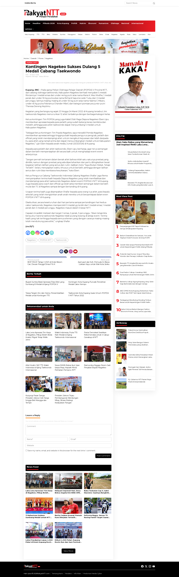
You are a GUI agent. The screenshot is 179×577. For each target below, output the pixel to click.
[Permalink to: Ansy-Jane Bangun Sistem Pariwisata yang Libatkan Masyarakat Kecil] (121, 346)
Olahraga (35, 76)
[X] (47, 233)
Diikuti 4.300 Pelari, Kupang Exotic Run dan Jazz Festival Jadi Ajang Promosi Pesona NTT (67, 541)
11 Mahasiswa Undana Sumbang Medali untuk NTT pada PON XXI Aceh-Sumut (38, 516)
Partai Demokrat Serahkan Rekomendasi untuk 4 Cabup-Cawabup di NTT (96, 334)
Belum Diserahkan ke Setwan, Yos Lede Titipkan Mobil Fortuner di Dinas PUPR (135, 237)
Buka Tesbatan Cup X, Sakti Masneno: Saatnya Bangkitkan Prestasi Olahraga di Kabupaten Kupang (97, 492)
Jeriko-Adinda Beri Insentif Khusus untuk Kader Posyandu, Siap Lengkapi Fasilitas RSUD (140, 162)
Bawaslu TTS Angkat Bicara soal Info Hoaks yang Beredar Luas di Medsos (140, 184)
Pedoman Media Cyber (92, 573)
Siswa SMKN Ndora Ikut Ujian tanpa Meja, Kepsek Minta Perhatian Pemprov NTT (67, 367)
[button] (152, 3)
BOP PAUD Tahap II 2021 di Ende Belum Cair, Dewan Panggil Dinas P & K (45, 262)
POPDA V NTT (32, 63)
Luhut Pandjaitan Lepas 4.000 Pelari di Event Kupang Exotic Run (39, 541)
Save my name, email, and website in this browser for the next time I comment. (62, 451)
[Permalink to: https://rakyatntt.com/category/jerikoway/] (154, 322)
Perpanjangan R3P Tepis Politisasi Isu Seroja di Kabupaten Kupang (134, 227)
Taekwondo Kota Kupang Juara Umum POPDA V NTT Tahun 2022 (88, 294)
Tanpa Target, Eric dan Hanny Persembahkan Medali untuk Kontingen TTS (45, 294)
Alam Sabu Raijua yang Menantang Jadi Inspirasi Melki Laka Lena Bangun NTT (134, 143)
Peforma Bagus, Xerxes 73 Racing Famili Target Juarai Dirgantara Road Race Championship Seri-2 (96, 516)
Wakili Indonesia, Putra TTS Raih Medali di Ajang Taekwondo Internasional (66, 334)
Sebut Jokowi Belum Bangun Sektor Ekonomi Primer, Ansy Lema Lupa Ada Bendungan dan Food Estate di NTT (136, 310)
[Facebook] (28, 233)
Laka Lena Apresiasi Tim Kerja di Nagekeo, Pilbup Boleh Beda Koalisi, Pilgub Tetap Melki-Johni (39, 336)
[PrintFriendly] (52, 233)
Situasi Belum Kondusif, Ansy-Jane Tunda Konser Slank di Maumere (139, 153)
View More (68, 551)
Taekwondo (61, 240)
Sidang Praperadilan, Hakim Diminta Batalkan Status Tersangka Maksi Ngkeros (139, 171)
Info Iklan (77, 573)
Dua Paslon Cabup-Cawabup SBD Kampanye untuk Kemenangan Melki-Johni (137, 273)
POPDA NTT (46, 240)
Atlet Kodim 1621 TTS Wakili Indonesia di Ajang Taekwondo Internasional (39, 367)
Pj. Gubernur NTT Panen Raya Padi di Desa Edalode (139, 380)
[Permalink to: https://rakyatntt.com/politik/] (154, 135)
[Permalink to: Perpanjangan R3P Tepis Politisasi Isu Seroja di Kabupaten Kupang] (135, 212)
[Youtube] (75, 251)
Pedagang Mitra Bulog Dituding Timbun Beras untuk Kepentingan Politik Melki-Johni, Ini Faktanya (135, 301)
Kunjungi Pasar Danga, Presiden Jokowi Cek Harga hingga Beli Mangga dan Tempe (37, 399)
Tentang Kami (57, 573)
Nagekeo (28, 76)
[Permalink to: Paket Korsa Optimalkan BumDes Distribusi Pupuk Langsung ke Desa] (121, 334)
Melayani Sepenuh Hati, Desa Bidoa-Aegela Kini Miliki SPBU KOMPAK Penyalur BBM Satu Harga (68, 492)
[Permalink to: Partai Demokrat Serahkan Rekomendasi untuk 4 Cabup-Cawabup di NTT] (97, 321)
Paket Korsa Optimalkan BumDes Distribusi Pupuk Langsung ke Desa (138, 331)
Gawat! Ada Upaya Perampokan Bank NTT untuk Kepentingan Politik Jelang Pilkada (136, 246)
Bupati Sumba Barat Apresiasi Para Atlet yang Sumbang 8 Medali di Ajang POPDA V (45, 283)
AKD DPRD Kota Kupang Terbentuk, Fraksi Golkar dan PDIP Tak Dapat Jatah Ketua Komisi (136, 292)
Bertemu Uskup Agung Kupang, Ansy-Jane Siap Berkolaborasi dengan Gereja (136, 283)
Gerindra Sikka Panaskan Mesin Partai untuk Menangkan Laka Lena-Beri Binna (140, 356)
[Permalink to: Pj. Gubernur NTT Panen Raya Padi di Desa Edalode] (121, 383)
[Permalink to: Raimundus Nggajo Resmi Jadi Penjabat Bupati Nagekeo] (97, 354)
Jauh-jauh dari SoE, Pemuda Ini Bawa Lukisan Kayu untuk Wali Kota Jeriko (93, 262)
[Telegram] (42, 233)
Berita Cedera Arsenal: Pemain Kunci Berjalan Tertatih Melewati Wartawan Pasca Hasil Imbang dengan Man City (68, 516)
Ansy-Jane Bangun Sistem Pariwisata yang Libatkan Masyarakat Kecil (138, 343)
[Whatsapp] (33, 233)
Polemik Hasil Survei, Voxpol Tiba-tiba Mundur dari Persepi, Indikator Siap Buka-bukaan (136, 255)
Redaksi (68, 573)
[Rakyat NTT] (45, 13)
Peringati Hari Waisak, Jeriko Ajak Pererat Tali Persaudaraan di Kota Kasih (140, 368)
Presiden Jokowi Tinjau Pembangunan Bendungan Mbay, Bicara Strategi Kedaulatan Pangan (66, 399)
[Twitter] (66, 251)
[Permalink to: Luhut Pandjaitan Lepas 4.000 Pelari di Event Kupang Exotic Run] (39, 530)
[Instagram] (37, 233)
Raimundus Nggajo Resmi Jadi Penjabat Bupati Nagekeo (97, 366)
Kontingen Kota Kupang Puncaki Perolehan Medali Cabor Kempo (87, 283)
